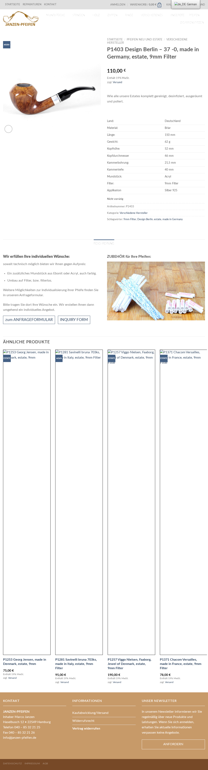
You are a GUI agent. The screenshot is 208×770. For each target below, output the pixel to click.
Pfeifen (194, 15)
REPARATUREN (32, 4)
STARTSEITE (12, 4)
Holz (96, 15)
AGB (45, 763)
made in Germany (172, 219)
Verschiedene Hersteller (134, 213)
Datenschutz (12, 763)
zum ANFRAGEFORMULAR (29, 320)
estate (157, 219)
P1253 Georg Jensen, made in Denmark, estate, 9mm (24, 662)
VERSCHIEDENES (152, 15)
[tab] (104, 243)
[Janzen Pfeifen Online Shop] (20, 18)
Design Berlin (145, 219)
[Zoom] (8, 129)
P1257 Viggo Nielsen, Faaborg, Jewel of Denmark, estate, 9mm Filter (129, 664)
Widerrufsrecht (83, 720)
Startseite (115, 39)
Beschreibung (104, 243)
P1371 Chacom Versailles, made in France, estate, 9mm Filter (180, 664)
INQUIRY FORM (74, 320)
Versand (117, 82)
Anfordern (173, 744)
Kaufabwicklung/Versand (90, 713)
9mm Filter (130, 219)
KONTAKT (50, 4)
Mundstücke (55, 15)
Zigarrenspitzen (192, 22)
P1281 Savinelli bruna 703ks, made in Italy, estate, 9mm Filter (76, 664)
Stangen (79, 15)
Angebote (177, 15)
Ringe (129, 15)
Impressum (32, 763)
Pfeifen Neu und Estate (144, 39)
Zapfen (112, 15)
